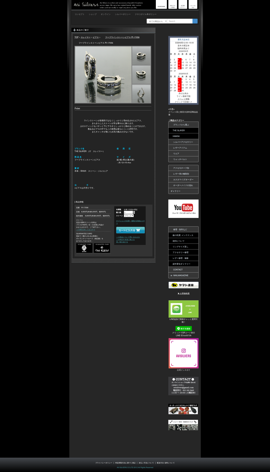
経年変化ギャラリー (181, 263)
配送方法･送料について (166, 462)
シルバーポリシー (123, 14)
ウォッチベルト (179, 159)
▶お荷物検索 (184, 293)
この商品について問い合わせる (128, 237)
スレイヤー (86, 37)
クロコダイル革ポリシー (146, 14)
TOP (76, 37)
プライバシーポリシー (103, 462)
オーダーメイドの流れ (182, 185)
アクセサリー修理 (180, 252)
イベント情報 (183, 98)
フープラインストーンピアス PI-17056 (122, 37)
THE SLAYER (179, 130)
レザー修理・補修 (180, 258)
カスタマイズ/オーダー (183, 179)
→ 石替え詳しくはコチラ (85, 229)
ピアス (96, 37)
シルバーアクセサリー (182, 141)
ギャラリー (175, 191)
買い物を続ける (122, 242)
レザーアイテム (179, 147)
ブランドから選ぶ (180, 124)
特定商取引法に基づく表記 (125, 462)
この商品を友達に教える (125, 239)
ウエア (175, 153)
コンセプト (80, 14)
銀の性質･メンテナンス (183, 235)
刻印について (178, 240)
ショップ (93, 14)
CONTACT (177, 269)
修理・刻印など (179, 229)
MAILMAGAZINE (180, 275)
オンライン (106, 14)
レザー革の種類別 (180, 173)
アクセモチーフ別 (180, 167)
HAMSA (176, 136)
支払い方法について (146, 462)
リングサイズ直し (180, 246)
